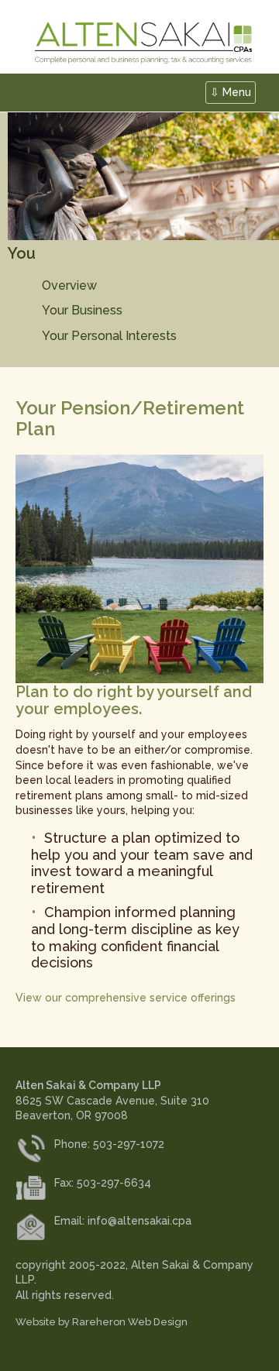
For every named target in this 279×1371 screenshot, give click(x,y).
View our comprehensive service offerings (126, 997)
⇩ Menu (230, 92)
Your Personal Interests (109, 335)
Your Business (82, 310)
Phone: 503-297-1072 (109, 1144)
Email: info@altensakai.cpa (122, 1221)
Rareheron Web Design (130, 1322)
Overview (69, 285)
